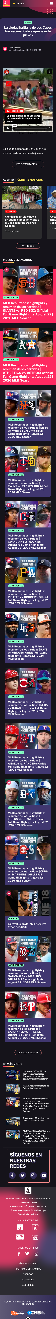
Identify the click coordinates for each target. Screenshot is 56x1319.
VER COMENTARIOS (29, 164)
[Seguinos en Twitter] (22, 1175)
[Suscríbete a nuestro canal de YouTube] (43, 1175)
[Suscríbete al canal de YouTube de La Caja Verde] (35, 1237)
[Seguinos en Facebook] (12, 1175)
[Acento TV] (6, 3)
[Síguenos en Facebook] (19, 1254)
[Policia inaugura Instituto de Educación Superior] (28, 1090)
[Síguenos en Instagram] (36, 1254)
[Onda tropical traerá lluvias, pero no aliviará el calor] (28, 1122)
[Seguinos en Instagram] (33, 1175)
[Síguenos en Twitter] (27, 1254)
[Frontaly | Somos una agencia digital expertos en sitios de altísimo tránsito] (17, 1313)
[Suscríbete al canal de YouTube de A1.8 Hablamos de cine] (35, 1227)
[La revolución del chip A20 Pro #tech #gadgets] (28, 910)
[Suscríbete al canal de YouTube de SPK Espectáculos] (20, 1237)
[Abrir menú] (51, 3)
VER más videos (29, 1052)
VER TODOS (28, 246)
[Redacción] (5, 50)
